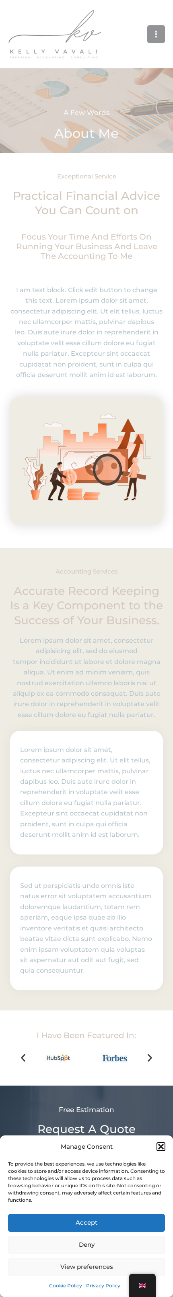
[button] (161, 1147)
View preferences (86, 1266)
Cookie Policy (65, 1286)
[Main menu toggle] (156, 34)
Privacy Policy (103, 1286)
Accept (86, 1222)
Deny (87, 1244)
